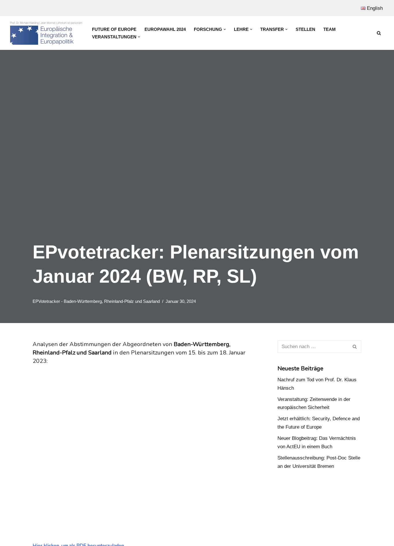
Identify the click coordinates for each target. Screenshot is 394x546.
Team (329, 29)
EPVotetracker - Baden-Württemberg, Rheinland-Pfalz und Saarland (96, 301)
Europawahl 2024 (165, 29)
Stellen (305, 29)
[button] (225, 29)
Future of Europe (114, 29)
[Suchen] (379, 33)
